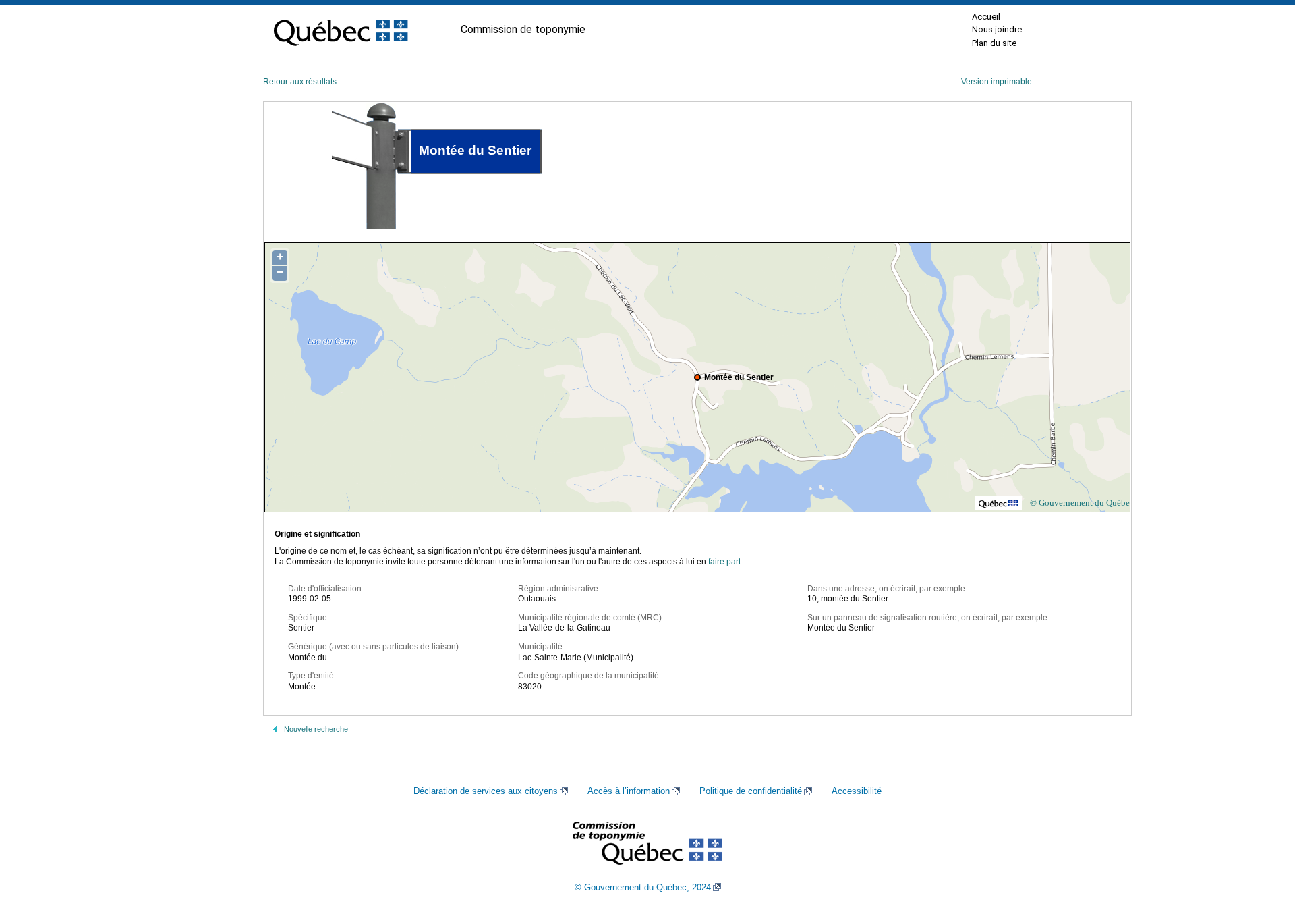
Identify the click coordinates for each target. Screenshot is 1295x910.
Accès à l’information (628, 791)
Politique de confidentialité (750, 791)
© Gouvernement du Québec (1082, 503)
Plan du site (994, 43)
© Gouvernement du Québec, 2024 (643, 887)
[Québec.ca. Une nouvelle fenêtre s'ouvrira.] (340, 29)
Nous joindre (997, 29)
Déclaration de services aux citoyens (485, 791)
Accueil (986, 16)
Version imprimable (996, 81)
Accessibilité (857, 791)
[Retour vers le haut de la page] (1261, 835)
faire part (724, 561)
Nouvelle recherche (316, 729)
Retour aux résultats (300, 81)
